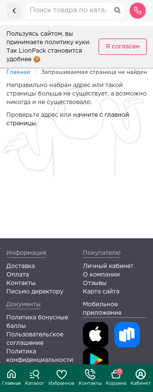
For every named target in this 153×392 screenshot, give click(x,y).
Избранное (61, 383)
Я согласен (122, 46)
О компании (101, 274)
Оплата (17, 274)
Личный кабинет (108, 266)
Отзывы (95, 283)
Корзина (116, 377)
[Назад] (14, 10)
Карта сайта (101, 291)
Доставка (20, 266)
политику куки (67, 42)
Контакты (90, 383)
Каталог (34, 383)
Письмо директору (34, 291)
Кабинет (140, 383)
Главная (11, 383)
